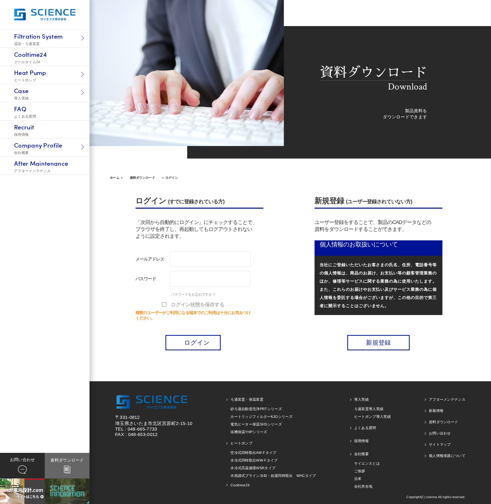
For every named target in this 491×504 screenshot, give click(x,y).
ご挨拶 (359, 471)
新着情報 (436, 411)
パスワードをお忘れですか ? (193, 294)
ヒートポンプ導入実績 (372, 417)
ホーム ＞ (117, 178)
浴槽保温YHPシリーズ (248, 432)
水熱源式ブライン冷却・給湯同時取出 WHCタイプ (273, 476)
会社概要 (361, 454)
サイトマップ (440, 444)
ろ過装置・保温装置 (246, 399)
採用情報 (361, 441)
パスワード (146, 278)
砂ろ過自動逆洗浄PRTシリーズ (256, 409)
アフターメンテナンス (447, 399)
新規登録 (378, 342)
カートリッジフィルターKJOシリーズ (261, 417)
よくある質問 (365, 428)
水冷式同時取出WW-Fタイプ (253, 460)
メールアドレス (150, 259)
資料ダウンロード (142, 178)
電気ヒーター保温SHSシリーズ (256, 424)
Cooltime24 (240, 485)
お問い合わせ (440, 433)
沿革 (358, 479)
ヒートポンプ (241, 443)
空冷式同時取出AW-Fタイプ (253, 453)
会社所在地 (363, 486)
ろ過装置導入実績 (369, 409)
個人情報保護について (447, 456)
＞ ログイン (169, 178)
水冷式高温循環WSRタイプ (252, 468)
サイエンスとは (367, 463)
